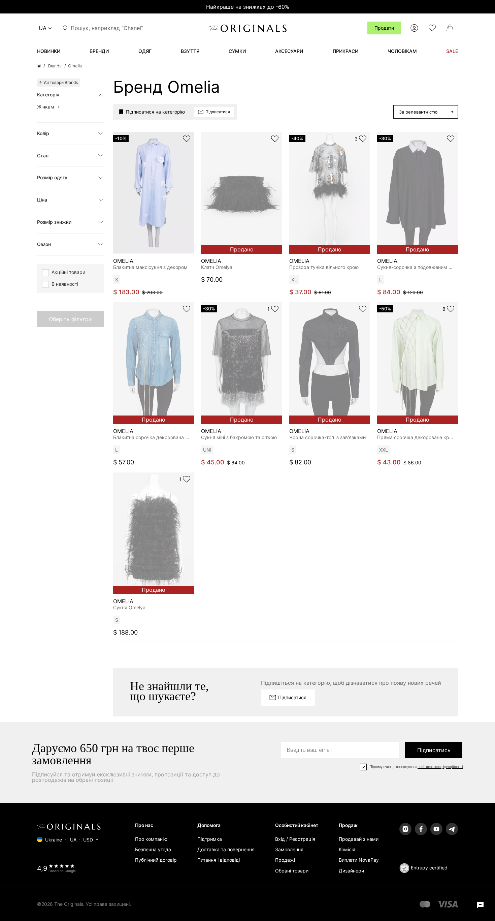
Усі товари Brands (60, 82)
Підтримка (209, 839)
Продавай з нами (358, 839)
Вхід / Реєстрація (295, 839)
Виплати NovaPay (359, 860)
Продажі (285, 860)
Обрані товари (291, 870)
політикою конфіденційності (440, 767)
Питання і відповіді (218, 860)
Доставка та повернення (226, 849)
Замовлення (289, 849)
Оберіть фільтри (70, 319)
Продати (384, 28)
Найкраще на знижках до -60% (247, 6)
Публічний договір (156, 860)
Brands (55, 65)
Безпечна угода (153, 849)
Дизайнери (351, 870)
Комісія (347, 849)
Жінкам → (48, 107)
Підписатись (434, 750)
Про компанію (151, 839)
